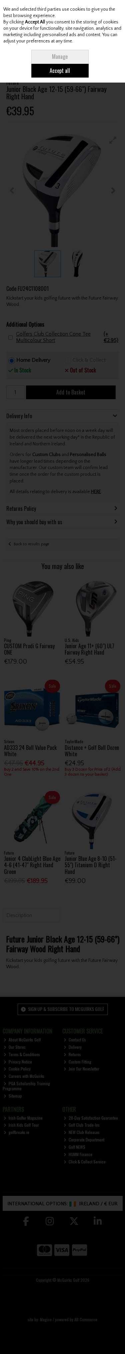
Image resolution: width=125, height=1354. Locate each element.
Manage (60, 56)
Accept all (60, 71)
